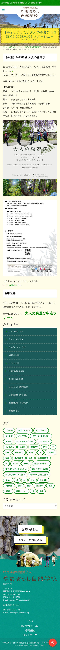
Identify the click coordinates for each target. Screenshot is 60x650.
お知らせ (12, 47)
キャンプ (9, 436)
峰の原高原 (19, 458)
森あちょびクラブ (41, 464)
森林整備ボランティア (17, 403)
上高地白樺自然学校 (16, 395)
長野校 (8, 491)
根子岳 (26, 464)
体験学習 (12, 355)
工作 (30, 458)
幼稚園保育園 (43, 458)
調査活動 (39, 486)
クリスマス (22, 436)
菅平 (20, 486)
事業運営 (12, 411)
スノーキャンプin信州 (24, 441)
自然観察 (9, 486)
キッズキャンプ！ (15, 347)
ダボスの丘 (10, 447)
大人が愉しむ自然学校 (33, 47)
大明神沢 (50, 453)
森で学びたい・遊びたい (15, 475)
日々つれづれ (13, 339)
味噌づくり (19, 453)
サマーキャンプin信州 (41, 436)
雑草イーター (21, 491)
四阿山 (31, 453)
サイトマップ (30, 635)
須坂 (41, 491)
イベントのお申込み (30, 540)
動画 (7, 453)
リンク (30, 621)
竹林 (32, 480)
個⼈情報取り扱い (30, 626)
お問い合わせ (30, 529)
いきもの (9, 430)
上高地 (22, 447)
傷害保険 (30, 630)
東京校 (15, 464)
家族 (7, 458)
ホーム (5, 47)
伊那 (45, 447)
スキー (8, 441)
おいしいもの (41, 430)
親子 (29, 486)
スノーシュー (44, 441)
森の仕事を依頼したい (39, 475)
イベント (20, 47)
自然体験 (43, 480)
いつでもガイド (24, 430)
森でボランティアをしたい (16, 469)
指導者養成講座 (14, 371)
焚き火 (8, 480)
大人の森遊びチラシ (12, 285)
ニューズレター (14, 331)
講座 (50, 486)
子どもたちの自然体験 (17, 387)
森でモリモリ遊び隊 (40, 469)
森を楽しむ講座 (14, 379)
